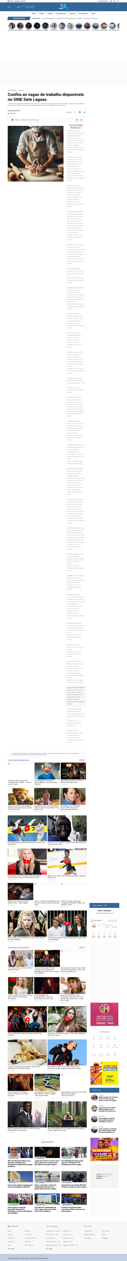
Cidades (50, 13)
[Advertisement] (63, 45)
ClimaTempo (115, 921)
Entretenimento (61, 13)
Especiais (72, 13)
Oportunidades (83, 13)
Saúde (93, 13)
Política (41, 13)
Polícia (34, 13)
